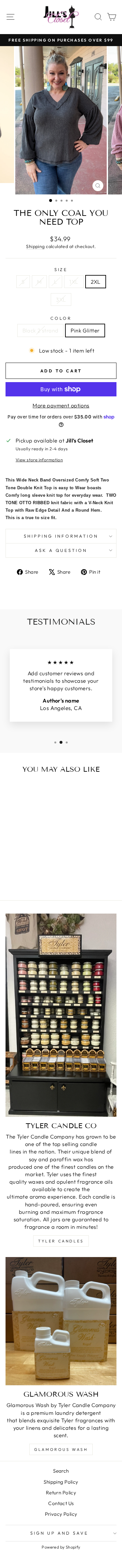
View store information (39, 459)
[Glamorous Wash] (61, 1321)
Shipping (35, 246)
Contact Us (61, 1503)
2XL (96, 281)
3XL (61, 299)
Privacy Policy (61, 1514)
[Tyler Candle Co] (61, 1015)
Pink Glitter (85, 330)
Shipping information (61, 536)
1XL (73, 281)
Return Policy (61, 1492)
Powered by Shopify (61, 1547)
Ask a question (61, 550)
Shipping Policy (61, 1482)
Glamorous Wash (61, 1449)
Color (61, 318)
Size (61, 269)
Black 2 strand (40, 330)
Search (61, 1471)
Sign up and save (59, 1533)
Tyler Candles (61, 1241)
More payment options (61, 405)
